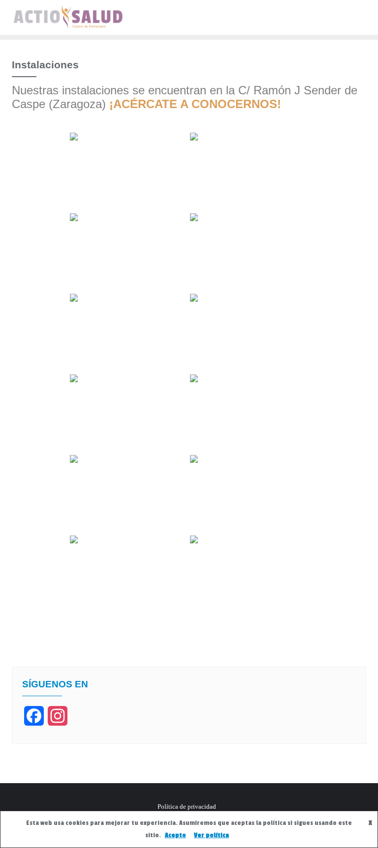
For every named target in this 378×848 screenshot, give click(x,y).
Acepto (175, 835)
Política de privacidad (187, 806)
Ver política (211, 835)
